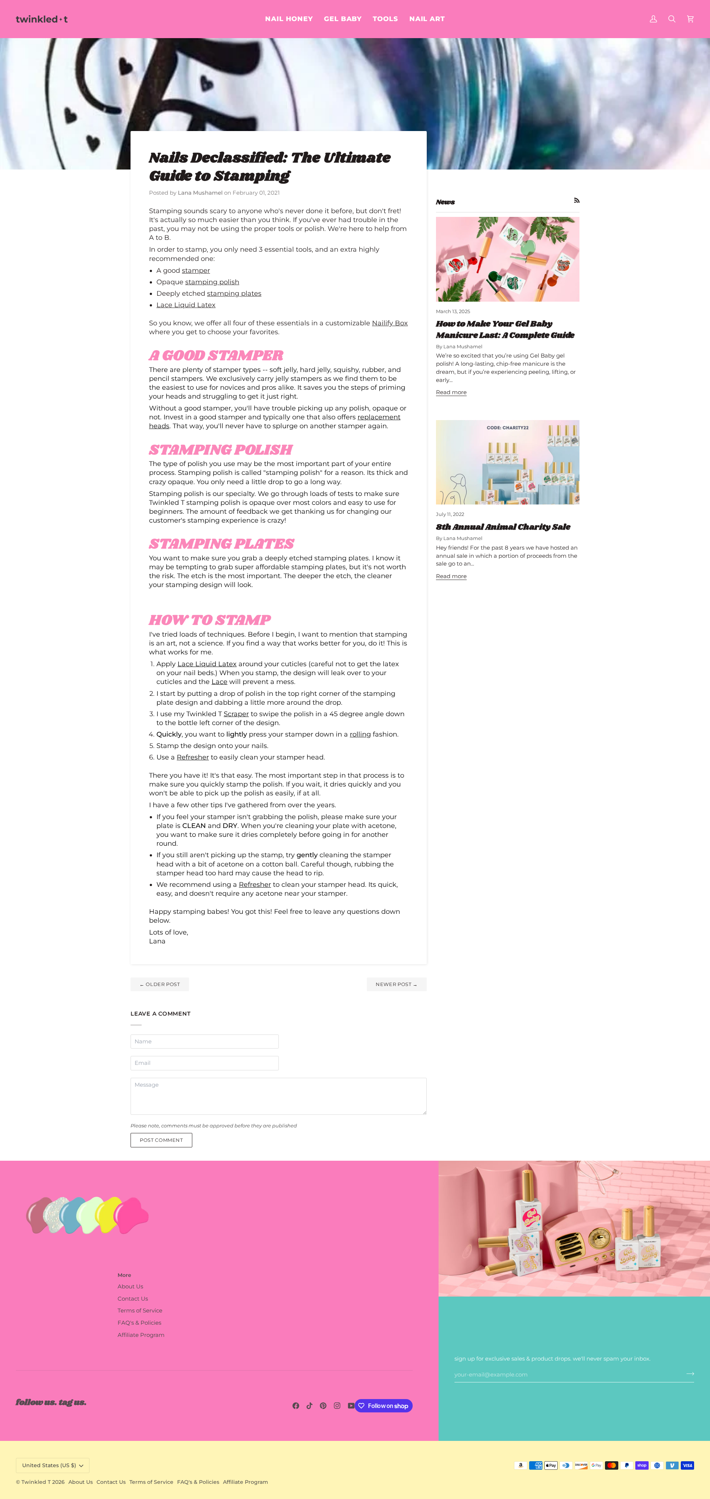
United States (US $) (49, 1465)
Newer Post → (397, 984)
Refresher (193, 757)
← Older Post (159, 984)
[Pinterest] (323, 1405)
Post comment (161, 1140)
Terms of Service (140, 1310)
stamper (196, 270)
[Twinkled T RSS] (577, 200)
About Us (130, 1286)
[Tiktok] (309, 1405)
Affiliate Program (141, 1335)
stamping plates (234, 293)
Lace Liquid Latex (186, 305)
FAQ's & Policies (139, 1322)
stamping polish (212, 282)
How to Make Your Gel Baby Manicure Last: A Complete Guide (505, 329)
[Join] (688, 1373)
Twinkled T (36, 1482)
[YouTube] (351, 1405)
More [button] (124, 1275)
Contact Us (133, 1298)
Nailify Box (390, 323)
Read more (451, 392)
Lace (219, 681)
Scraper (236, 714)
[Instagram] (337, 1405)
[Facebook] (296, 1405)
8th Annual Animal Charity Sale (503, 527)
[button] (427, 19)
